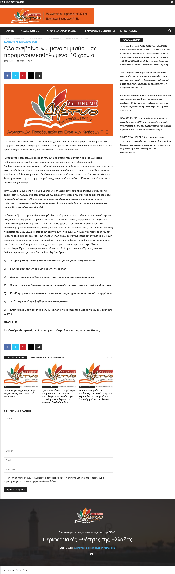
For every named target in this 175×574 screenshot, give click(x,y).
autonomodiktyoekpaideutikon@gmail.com (94, 548)
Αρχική (6, 38)
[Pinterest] (23, 75)
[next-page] (111, 357)
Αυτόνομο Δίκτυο (19, 38)
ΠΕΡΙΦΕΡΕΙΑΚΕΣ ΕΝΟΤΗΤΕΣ (99, 30)
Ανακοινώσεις (11, 42)
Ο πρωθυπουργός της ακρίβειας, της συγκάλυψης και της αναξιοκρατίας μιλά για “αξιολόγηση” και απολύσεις (95, 395)
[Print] (38, 75)
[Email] (31, 75)
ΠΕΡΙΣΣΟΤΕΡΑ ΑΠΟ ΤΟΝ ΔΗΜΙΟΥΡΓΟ (47, 357)
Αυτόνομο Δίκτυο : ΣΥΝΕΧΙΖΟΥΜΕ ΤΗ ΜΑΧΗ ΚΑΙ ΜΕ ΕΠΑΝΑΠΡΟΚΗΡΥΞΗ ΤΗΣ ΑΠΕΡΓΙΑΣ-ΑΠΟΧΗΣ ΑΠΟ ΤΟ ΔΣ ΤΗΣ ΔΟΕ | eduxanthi (145, 49)
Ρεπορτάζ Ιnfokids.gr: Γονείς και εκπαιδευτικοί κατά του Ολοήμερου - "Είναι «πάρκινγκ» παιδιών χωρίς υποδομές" (145, 99)
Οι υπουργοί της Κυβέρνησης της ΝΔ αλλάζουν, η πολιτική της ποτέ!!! (19, 393)
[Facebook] (167, 2)
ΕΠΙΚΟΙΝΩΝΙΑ (128, 30)
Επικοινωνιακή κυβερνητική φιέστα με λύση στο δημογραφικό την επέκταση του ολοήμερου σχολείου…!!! (144, 84)
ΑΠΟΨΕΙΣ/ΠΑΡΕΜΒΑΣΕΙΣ (61, 30)
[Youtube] (172, 2)
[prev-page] (107, 357)
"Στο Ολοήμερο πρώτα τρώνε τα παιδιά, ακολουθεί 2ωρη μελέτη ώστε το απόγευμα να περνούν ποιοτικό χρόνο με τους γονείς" (144, 76)
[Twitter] (15, 75)
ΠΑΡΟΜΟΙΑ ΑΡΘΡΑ (16, 357)
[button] (169, 31)
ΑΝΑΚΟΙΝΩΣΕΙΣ (30, 30)
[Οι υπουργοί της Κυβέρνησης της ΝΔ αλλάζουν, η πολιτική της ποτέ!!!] (21, 375)
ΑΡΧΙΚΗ (11, 30)
